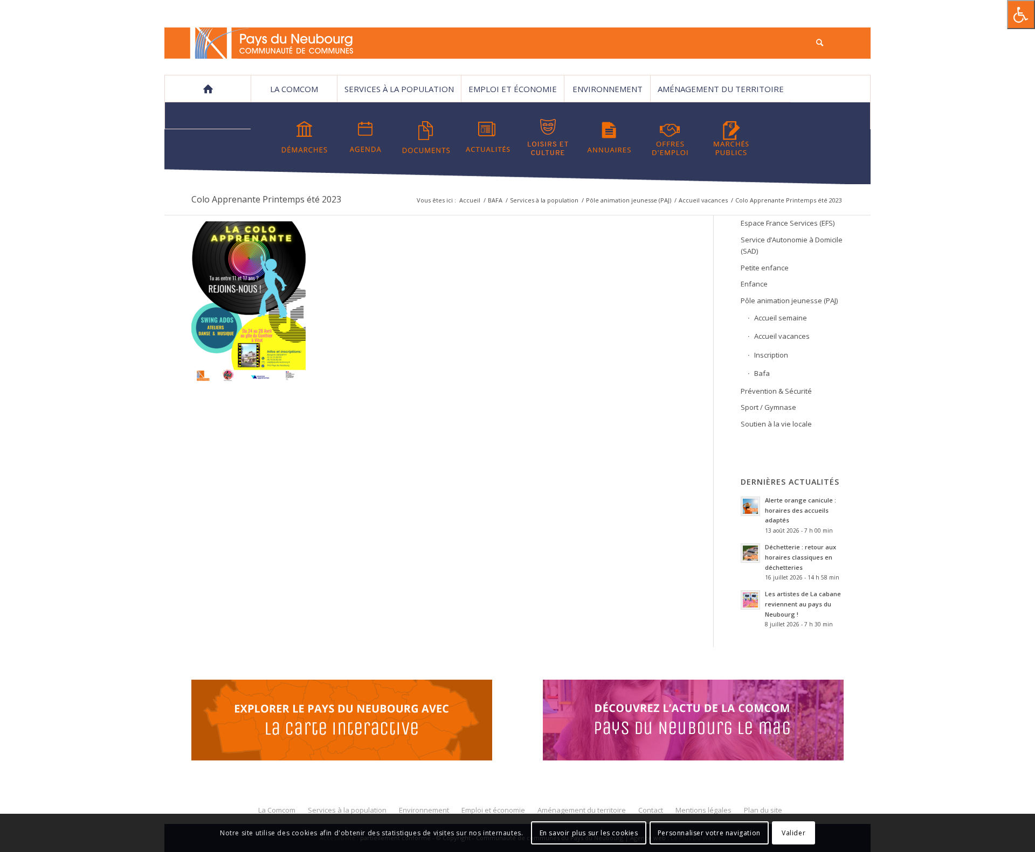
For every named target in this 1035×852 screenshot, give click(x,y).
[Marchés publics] (731, 137)
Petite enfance (765, 268)
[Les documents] (426, 137)
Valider (793, 832)
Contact (208, 115)
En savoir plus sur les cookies (589, 832)
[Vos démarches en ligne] (304, 137)
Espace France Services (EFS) (787, 223)
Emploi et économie (512, 88)
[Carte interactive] (341, 722)
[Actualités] (487, 137)
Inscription (771, 355)
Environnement (607, 88)
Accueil (469, 200)
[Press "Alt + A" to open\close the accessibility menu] (1021, 14)
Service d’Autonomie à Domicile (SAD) (792, 245)
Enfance (754, 284)
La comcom (294, 88)
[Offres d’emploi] (670, 137)
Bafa (762, 373)
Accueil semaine (780, 318)
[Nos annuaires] (609, 137)
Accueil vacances (703, 200)
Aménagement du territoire (721, 88)
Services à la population (399, 88)
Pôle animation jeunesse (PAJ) (628, 200)
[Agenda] (365, 137)
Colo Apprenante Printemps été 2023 (266, 199)
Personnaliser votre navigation (709, 832)
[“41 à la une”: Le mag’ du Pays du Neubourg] (707, 722)
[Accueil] (207, 88)
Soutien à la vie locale (776, 424)
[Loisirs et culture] (548, 137)
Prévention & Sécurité (776, 391)
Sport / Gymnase (768, 407)
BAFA (495, 200)
